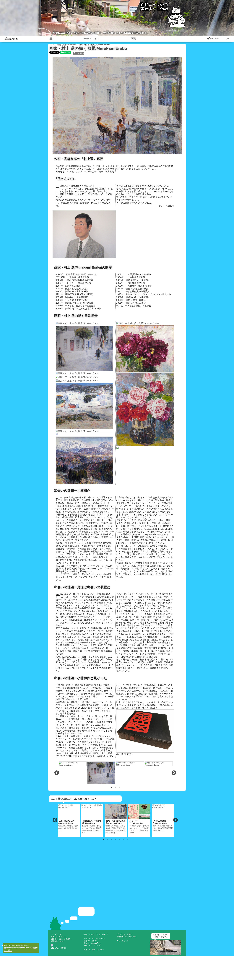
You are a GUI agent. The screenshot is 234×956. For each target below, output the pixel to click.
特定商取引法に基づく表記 (126, 937)
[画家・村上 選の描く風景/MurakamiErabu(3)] (101, 772)
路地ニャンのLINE (91, 941)
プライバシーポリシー (125, 934)
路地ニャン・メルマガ (92, 945)
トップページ (56, 934)
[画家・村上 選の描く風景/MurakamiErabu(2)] (73, 763)
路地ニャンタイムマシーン (94, 950)
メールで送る (80, 53)
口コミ (105, 934)
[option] (73, 764)
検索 (133, 38)
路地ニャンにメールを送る (61, 939)
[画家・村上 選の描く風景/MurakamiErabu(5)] (159, 763)
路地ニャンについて (58, 937)
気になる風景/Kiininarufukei (67, 45)
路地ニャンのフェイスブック (94, 938)
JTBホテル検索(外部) (58, 948)
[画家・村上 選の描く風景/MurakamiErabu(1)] (119, 105)
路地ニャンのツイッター (93, 934)
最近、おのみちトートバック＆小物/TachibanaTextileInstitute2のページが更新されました (21, 947)
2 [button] (115, 787)
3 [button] (119, 787)
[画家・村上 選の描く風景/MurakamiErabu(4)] (130, 763)
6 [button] (123, 839)
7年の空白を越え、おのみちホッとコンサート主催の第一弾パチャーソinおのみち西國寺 (139, 827)
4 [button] (115, 839)
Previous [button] (56, 773)
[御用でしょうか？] (117, 918)
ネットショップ (122, 941)
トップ (51, 45)
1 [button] (111, 787)
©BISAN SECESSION (171, 30)
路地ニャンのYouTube (92, 943)
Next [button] (174, 773)
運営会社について (57, 941)
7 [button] (127, 839)
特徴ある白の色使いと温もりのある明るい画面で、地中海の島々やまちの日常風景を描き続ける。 (115, 827)
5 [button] (119, 839)
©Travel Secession (182, 30)
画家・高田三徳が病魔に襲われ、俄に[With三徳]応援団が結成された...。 (163, 825)
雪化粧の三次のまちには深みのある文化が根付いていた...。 (68, 825)
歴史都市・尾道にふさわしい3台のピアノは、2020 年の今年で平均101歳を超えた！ (92, 827)
